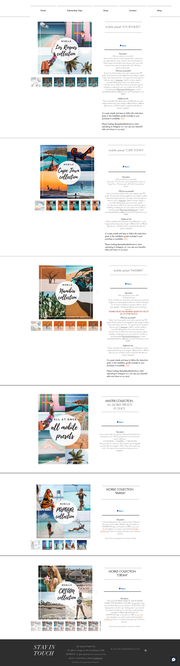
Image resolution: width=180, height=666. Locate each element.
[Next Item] (95, 48)
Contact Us (97, 658)
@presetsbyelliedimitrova (125, 89)
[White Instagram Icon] (145, 650)
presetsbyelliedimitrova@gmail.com (114, 91)
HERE (122, 118)
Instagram (119, 80)
